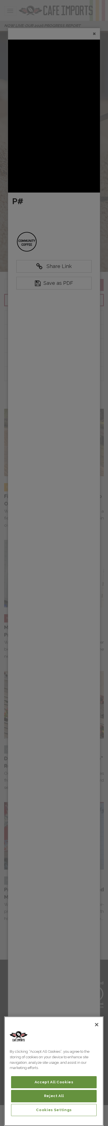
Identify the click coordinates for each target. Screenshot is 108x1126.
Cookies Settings (54, 1110)
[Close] (97, 1025)
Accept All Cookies (54, 1082)
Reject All (54, 1096)
